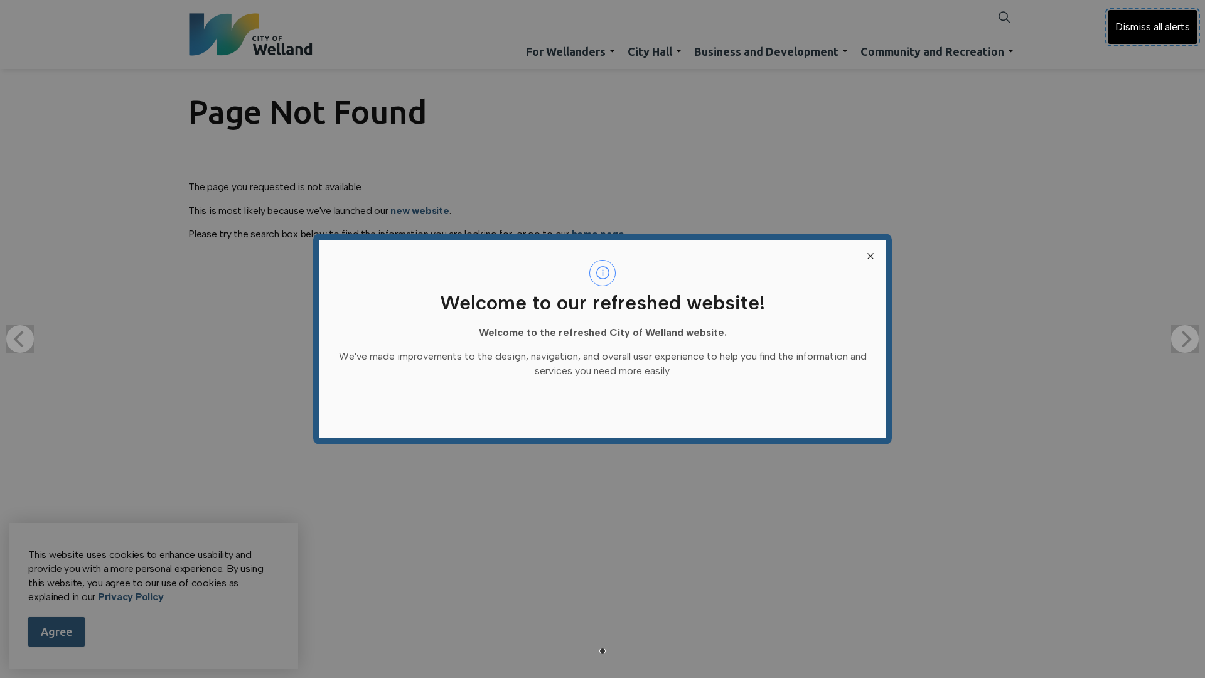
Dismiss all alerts (1152, 27)
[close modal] (870, 255)
